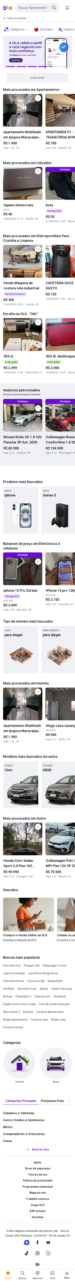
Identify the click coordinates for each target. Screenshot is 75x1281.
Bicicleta (28, 1011)
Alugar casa (58, 1019)
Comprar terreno (13, 1027)
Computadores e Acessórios (24, 1134)
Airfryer (7, 996)
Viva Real (37, 1217)
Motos (7, 1127)
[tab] (21, 1101)
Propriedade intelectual (37, 1186)
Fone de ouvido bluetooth (54, 1004)
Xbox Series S (11, 1011)
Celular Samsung (61, 988)
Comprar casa (39, 1019)
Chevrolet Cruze (27, 988)
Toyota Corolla (36, 981)
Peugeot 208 (31, 965)
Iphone (44, 988)
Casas (7, 1141)
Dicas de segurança (37, 1168)
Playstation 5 (23, 996)
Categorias (17, 29)
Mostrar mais (40, 1149)
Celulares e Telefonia (18, 1113)
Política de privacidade (37, 1180)
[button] (37, 7)
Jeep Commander (14, 973)
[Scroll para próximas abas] (68, 1100)
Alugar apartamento (15, 1019)
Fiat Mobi (8, 988)
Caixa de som (42, 996)
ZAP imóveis (37, 1211)
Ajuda (37, 1162)
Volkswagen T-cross (54, 965)
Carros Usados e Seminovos (23, 1120)
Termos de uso (37, 1174)
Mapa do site (37, 1192)
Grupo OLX (37, 1205)
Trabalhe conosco (37, 1198)
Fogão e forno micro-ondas (19, 1004)
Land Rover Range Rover (43, 973)
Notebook (60, 996)
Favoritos (46, 29)
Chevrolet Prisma (13, 981)
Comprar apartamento (50, 1011)
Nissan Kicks (55, 981)
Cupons (69, 29)
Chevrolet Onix (12, 965)
